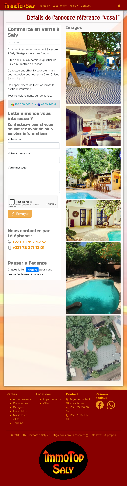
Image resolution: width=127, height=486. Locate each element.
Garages (18, 407)
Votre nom (14, 139)
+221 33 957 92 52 (29, 242)
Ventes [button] (43, 5)
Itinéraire (32, 269)
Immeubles (19, 411)
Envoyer (22, 214)
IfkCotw (97, 435)
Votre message (17, 167)
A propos (110, 435)
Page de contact (79, 399)
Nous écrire (76, 403)
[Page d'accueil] (19, 5)
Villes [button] (72, 5)
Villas (46, 403)
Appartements (22, 399)
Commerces (20, 403)
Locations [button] (58, 5)
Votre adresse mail (19, 153)
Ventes (11, 394)
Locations (43, 394)
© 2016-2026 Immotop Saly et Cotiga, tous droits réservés (48, 435)
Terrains (18, 423)
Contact (86, 5)
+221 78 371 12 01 (28, 247)
